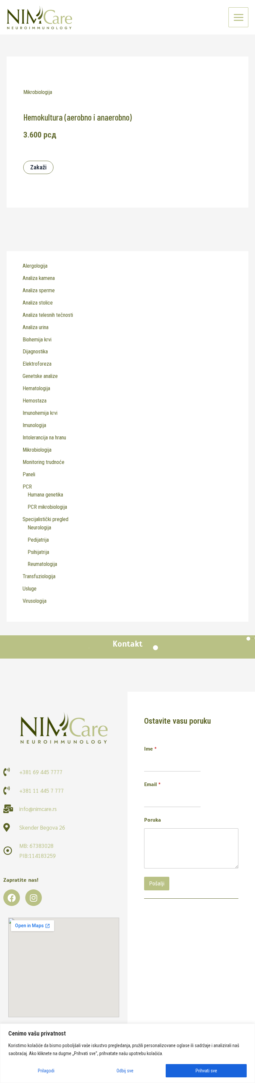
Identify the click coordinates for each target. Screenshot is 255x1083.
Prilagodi (46, 1070)
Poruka (152, 820)
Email (152, 784)
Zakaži (38, 167)
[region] (127, 1053)
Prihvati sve (206, 1070)
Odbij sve (125, 1070)
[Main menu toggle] (238, 17)
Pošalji (156, 883)
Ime (150, 749)
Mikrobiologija (37, 92)
